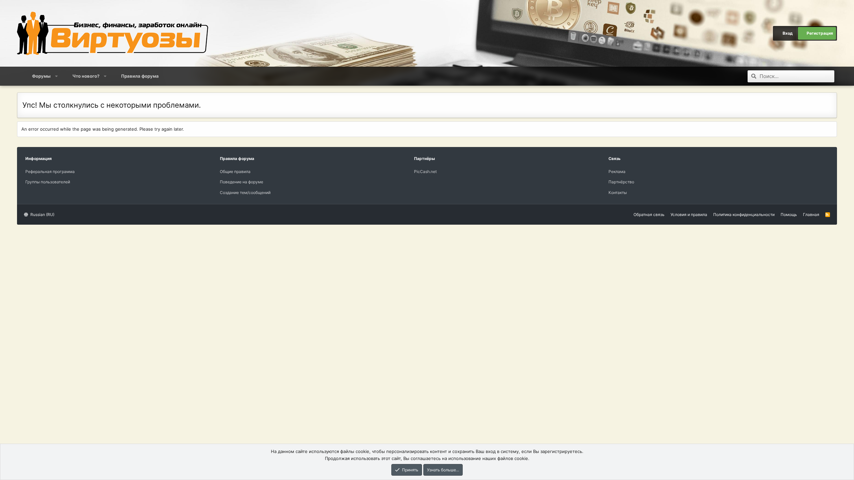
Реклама (616, 171)
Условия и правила (689, 214)
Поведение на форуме (241, 181)
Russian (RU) (41, 214)
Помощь (789, 214)
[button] (56, 76)
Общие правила (235, 171)
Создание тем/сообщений (245, 192)
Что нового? (85, 76)
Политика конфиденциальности (744, 214)
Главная (811, 214)
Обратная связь (649, 214)
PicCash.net (425, 171)
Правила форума (140, 76)
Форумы (41, 76)
